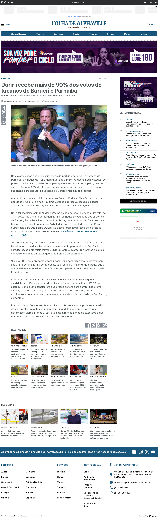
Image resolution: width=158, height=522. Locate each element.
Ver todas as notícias (138, 201)
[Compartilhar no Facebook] (3, 107)
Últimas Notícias (18, 34)
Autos (4, 472)
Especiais (30, 498)
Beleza (4, 477)
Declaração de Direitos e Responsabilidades (93, 495)
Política (110, 34)
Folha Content (64, 498)
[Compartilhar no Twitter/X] (3, 112)
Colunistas (31, 472)
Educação (58, 34)
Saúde (76, 34)
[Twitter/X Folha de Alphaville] (9, 2)
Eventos (61, 492)
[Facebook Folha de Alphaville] (2, 2)
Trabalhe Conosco (88, 486)
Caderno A (6, 482)
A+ (105, 78)
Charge (5, 492)
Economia (31, 477)
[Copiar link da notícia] (3, 122)
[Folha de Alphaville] (79, 24)
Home (60, 477)
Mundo (127, 34)
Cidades (40, 34)
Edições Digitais (34, 482)
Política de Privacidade (89, 478)
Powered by (143, 516)
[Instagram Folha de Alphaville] (5, 2)
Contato (88, 472)
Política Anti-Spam (90, 504)
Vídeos (144, 34)
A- (100, 78)
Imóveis (61, 472)
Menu (7, 24)
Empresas (31, 492)
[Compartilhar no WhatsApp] (3, 117)
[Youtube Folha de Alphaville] (12, 2)
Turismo (93, 34)
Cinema (5, 498)
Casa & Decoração (10, 487)
